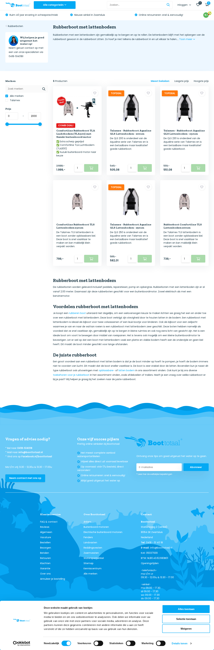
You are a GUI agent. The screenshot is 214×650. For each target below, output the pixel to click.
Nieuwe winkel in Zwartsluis (89, 15)
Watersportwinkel (94, 558)
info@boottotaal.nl (30, 452)
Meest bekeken (160, 81)
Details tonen (179, 643)
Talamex (14, 100)
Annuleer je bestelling (52, 579)
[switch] (98, 643)
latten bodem (127, 370)
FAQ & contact (49, 521)
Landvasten (90, 542)
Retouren (45, 558)
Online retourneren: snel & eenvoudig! (160, 15)
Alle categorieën (53, 5)
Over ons (45, 573)
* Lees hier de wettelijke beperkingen (154, 474)
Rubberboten (15, 26)
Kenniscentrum (92, 568)
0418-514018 (24, 448)
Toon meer (186, 39)
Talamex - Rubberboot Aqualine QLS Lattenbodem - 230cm (184, 132)
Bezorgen (45, 547)
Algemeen (46, 532)
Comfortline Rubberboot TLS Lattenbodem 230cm (75, 226)
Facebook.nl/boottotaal (36, 456)
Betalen (44, 553)
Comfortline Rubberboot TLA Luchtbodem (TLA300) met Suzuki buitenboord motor (75, 133)
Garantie (45, 568)
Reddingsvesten (93, 547)
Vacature (45, 537)
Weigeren (186, 628)
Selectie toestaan (186, 619)
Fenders (88, 537)
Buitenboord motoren (96, 527)
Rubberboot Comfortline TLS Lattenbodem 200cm (183, 226)
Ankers (87, 521)
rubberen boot (77, 313)
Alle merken (16, 96)
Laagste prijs (181, 81)
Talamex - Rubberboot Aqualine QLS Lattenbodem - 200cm (130, 132)
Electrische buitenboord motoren (103, 532)
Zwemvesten (91, 553)
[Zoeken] (168, 5)
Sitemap (88, 563)
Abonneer (196, 467)
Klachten (45, 563)
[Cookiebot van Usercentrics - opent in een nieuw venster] (21, 643)
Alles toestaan (186, 609)
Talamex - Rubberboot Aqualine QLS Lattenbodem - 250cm (130, 226)
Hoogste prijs (201, 81)
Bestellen (45, 542)
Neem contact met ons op (25, 478)
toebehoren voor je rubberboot (71, 375)
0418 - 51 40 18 (154, 542)
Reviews (44, 527)
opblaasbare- (107, 370)
